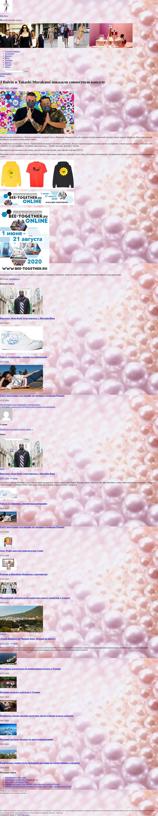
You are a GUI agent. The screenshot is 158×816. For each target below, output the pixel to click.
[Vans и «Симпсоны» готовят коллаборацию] (21, 352)
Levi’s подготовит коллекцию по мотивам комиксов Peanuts (32, 395)
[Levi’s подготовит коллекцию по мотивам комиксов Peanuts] (21, 391)
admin (15, 88)
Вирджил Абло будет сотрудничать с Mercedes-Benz (27, 318)
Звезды (8, 62)
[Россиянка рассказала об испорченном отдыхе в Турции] (8, 664)
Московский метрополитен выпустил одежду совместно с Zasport (35, 598)
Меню (7, 67)
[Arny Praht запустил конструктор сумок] (8, 546)
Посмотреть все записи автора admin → (16, 429)
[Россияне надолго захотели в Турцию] (8, 687)
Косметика (9, 54)
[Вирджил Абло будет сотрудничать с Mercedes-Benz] (21, 313)
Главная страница (12, 51)
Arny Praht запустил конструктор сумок (21, 550)
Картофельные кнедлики (15, 777)
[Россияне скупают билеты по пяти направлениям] (8, 734)
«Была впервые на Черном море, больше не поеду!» (28, 638)
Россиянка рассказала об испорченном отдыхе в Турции (30, 668)
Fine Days (4, 16)
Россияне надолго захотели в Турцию (20, 692)
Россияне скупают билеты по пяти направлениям (26, 739)
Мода (7, 58)
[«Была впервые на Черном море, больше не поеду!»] (21, 632)
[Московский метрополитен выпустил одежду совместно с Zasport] (8, 593)
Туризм (8, 65)
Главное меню (6, 74)
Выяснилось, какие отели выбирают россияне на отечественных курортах (40, 763)
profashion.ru (14, 279)
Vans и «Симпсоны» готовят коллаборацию (23, 357)
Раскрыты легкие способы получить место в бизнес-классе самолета (36, 715)
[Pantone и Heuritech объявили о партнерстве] (8, 569)
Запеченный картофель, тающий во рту (21, 780)
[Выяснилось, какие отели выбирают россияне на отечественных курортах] (8, 758)
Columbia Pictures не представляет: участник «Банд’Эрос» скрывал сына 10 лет (38, 786)
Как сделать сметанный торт (17, 782)
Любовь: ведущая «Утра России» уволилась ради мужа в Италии (32, 784)
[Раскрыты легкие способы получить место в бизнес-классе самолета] (8, 711)
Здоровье (9, 60)
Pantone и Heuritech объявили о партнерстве (23, 574)
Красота (8, 56)
